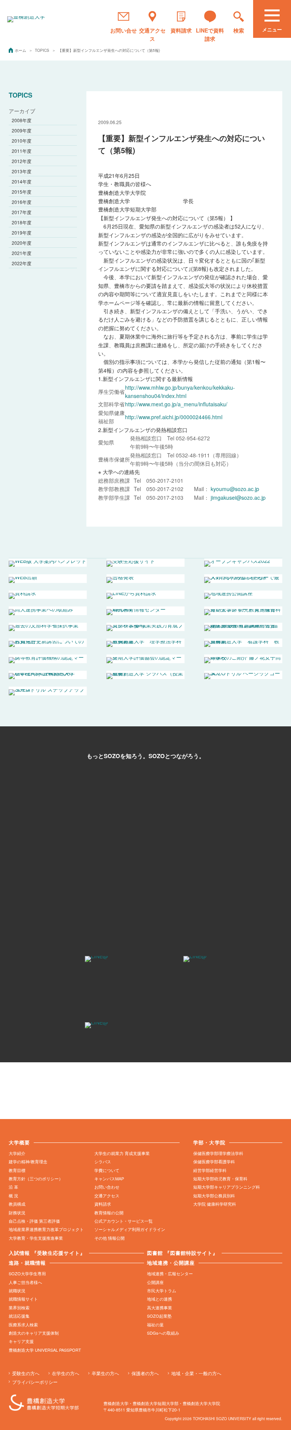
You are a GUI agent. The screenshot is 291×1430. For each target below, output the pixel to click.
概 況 (13, 1195)
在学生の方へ (65, 1373)
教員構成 (17, 1204)
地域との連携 (159, 1299)
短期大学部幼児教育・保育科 (220, 1178)
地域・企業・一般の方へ (196, 1373)
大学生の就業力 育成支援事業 (122, 1153)
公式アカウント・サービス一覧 (123, 1221)
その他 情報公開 (109, 1238)
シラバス (102, 1161)
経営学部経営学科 (210, 1170)
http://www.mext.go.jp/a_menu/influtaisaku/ (176, 404)
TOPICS (42, 50)
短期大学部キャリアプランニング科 (226, 1187)
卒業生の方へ (105, 1373)
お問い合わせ (106, 1187)
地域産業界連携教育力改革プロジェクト (46, 1229)
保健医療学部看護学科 (214, 1161)
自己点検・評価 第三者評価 (34, 1221)
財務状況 (17, 1212)
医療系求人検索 (23, 1324)
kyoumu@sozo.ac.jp (235, 489)
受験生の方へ (25, 1373)
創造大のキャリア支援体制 (34, 1333)
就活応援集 (19, 1316)
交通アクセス (106, 1195)
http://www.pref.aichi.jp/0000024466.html (173, 417)
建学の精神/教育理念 (28, 1161)
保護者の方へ (145, 1373)
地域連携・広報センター (170, 1273)
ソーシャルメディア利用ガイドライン (129, 1229)
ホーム (21, 50)
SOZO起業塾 (159, 1316)
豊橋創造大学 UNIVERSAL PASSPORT (45, 1350)
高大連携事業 (159, 1307)
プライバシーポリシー (35, 1382)
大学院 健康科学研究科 (214, 1204)
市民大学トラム (161, 1290)
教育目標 (17, 1170)
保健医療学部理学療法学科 (218, 1153)
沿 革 (13, 1187)
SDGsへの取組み (163, 1333)
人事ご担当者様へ (25, 1282)
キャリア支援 (21, 1341)
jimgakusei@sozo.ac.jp (237, 497)
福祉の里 (155, 1324)
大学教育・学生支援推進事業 (36, 1238)
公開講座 (155, 1282)
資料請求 (102, 1204)
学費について (106, 1170)
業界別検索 (19, 1307)
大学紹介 (17, 1153)
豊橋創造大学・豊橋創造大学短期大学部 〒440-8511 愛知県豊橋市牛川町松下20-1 (161, 1406)
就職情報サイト (23, 1299)
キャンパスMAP (109, 1178)
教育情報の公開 (109, 1212)
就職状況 (17, 1290)
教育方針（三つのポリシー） (36, 1178)
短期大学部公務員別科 (214, 1195)
